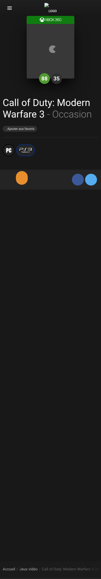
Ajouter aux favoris (20, 129)
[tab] (9, 178)
